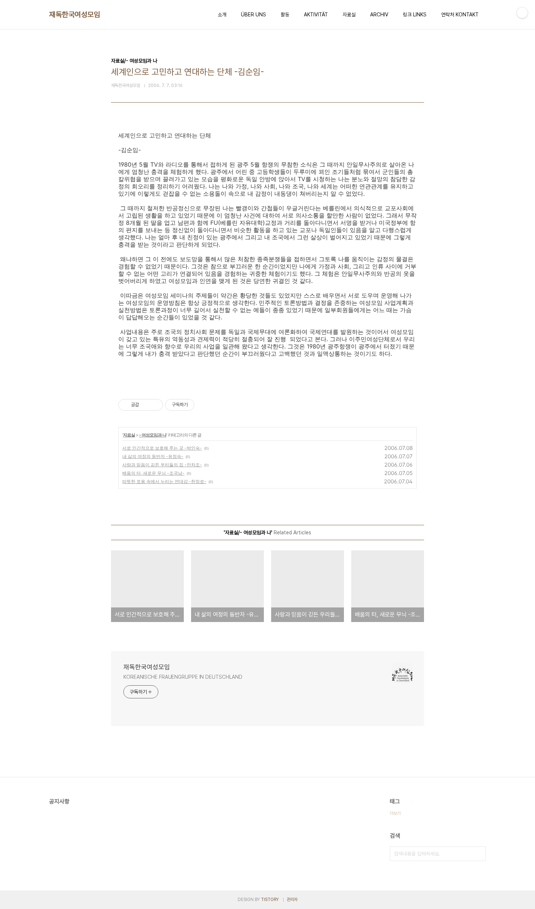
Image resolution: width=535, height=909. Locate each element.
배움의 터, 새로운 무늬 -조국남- (153, 473)
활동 (285, 14)
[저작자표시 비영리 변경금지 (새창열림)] (204, 405)
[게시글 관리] (154, 404)
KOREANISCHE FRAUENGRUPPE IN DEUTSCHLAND (182, 677)
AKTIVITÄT (316, 14)
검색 (479, 854)
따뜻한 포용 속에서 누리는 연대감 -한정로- (164, 481)
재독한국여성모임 (74, 14)
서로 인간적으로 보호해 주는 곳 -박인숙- (162, 448)
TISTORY (270, 899)
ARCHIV (379, 14)
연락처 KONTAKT (460, 14)
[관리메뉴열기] (522, 12)
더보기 (395, 813)
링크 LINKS (415, 14)
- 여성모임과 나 (152, 435)
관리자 (292, 899)
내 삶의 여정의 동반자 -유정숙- (152, 456)
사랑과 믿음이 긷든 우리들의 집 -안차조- (162, 464)
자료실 (349, 14)
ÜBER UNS (253, 14)
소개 (222, 14)
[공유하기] (145, 404)
